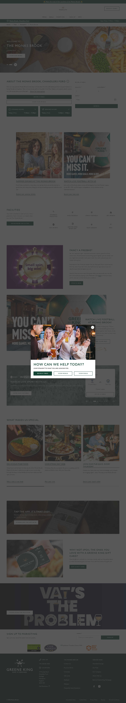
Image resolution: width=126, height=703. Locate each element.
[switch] (53, 20)
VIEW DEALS (83, 373)
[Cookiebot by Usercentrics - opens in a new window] (12, 20)
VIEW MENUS (63, 373)
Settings (94, 21)
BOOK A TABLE (42, 373)
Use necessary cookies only (111, 11)
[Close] (92, 327)
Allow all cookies (110, 5)
